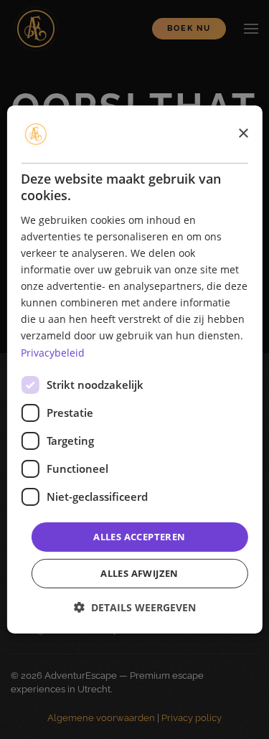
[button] (135, 607)
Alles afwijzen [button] (139, 573)
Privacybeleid (53, 352)
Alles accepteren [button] (139, 536)
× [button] (242, 133)
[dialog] (134, 369)
